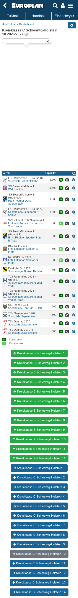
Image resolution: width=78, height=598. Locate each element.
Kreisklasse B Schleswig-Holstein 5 (40, 391)
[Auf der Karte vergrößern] (73, 180)
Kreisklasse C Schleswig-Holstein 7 (40, 525)
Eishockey (63, 16)
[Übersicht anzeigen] (74, 173)
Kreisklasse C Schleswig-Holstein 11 (40, 563)
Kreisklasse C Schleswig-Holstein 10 (40, 553)
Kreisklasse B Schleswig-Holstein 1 (40, 353)
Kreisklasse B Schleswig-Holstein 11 (40, 448)
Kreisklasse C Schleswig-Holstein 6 (40, 515)
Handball (38, 16)
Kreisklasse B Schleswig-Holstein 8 (40, 420)
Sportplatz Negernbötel (22, 316)
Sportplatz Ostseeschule (22, 324)
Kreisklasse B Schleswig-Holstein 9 (40, 429)
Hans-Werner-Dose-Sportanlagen (20, 202)
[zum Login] (5, 5)
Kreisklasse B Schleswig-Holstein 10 (40, 439)
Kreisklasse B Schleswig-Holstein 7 (40, 410)
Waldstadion (15, 189)
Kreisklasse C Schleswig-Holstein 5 (40, 506)
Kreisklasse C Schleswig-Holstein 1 (40, 468)
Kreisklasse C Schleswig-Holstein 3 (40, 487)
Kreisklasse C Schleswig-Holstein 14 (40, 592)
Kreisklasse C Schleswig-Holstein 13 (40, 582)
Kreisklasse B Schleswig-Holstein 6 (40, 401)
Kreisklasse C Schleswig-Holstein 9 (40, 544)
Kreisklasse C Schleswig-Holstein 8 (40, 534)
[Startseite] (27, 8)
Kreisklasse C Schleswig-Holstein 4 (40, 496)
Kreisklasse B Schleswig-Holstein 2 (40, 363)
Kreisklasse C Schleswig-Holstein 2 (40, 477)
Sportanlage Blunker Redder (25, 271)
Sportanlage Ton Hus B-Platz (25, 308)
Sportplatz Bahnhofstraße (23, 181)
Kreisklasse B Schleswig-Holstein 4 (40, 382)
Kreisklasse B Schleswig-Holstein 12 (40, 458)
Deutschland (26, 24)
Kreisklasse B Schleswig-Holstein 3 (40, 372)
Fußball (13, 16)
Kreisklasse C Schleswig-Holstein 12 (40, 573)
